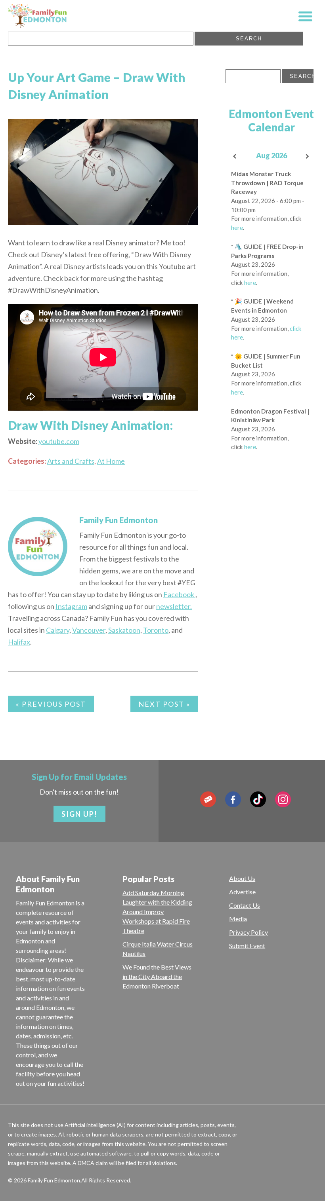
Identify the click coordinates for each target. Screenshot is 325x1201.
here (237, 227)
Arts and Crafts (70, 461)
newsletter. (174, 606)
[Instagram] (283, 799)
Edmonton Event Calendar (271, 120)
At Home (111, 461)
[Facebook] (233, 799)
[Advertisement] (271, 568)
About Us (242, 878)
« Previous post (51, 704)
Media (238, 918)
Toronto (155, 630)
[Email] (208, 799)
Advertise (242, 892)
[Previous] (235, 156)
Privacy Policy (248, 932)
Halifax (19, 641)
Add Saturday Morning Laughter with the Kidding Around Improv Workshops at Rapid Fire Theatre (157, 911)
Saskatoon (124, 630)
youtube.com (58, 441)
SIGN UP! (79, 814)
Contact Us (244, 905)
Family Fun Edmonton (118, 520)
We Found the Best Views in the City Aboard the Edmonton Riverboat (156, 976)
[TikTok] (258, 799)
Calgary (57, 630)
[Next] (308, 156)
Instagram (71, 606)
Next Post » (164, 704)
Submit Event (247, 945)
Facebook (179, 594)
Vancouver (88, 630)
